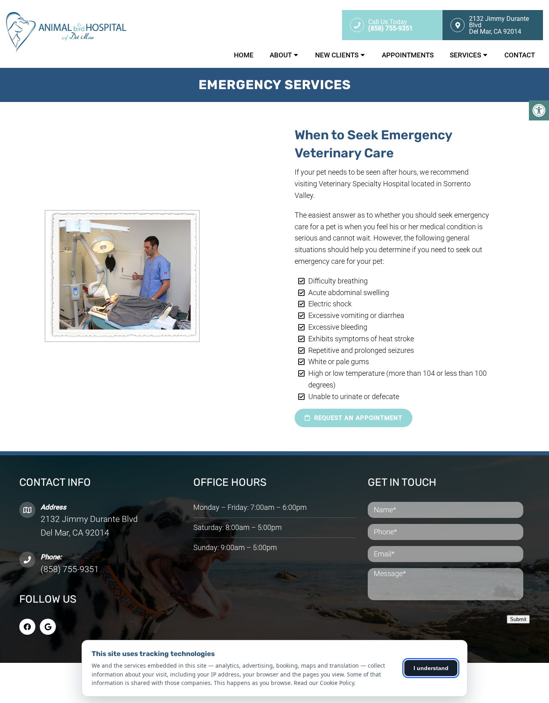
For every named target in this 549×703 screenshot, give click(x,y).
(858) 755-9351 (70, 569)
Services (465, 55)
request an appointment (357, 418)
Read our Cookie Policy (324, 683)
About (281, 55)
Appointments (408, 55)
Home (244, 55)
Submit (518, 619)
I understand (431, 668)
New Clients (336, 55)
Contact (519, 55)
